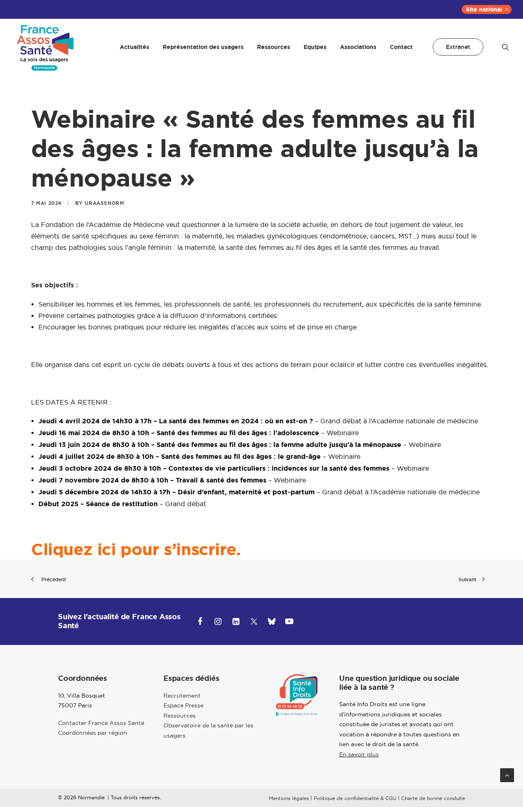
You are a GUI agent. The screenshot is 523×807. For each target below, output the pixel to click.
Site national (484, 9)
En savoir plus (359, 754)
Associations (358, 47)
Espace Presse (183, 705)
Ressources (273, 47)
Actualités (134, 47)
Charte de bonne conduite (433, 798)
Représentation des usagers (203, 47)
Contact (401, 47)
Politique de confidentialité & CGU (355, 798)
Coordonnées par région (92, 732)
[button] (505, 47)
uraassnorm (104, 203)
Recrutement (182, 695)
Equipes (315, 47)
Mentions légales (289, 798)
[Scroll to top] (507, 774)
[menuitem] (486, 9)
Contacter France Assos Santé (101, 723)
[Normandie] (46, 46)
